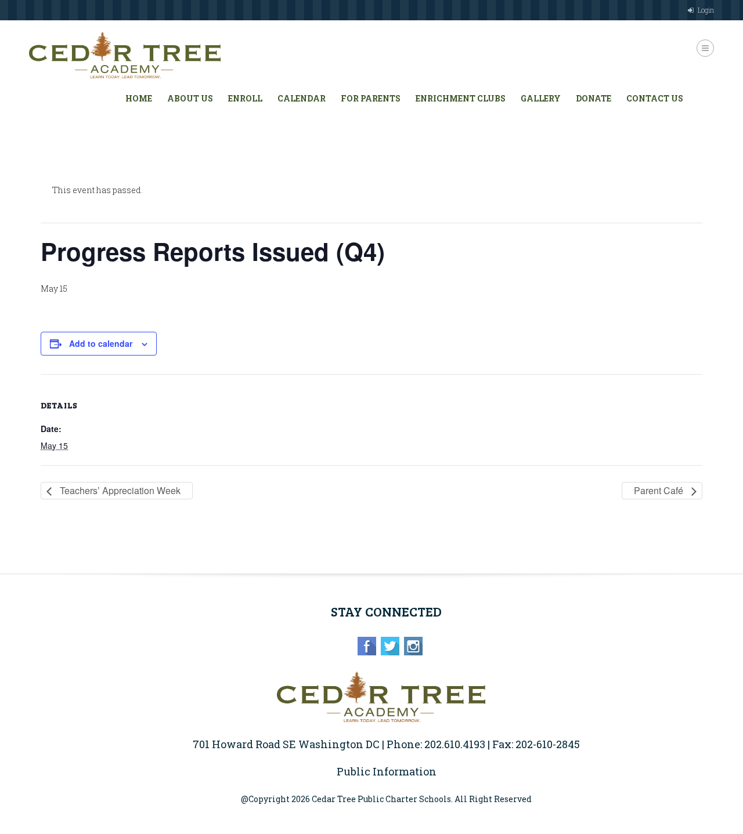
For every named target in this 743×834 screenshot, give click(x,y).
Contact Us (654, 98)
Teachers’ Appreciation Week (119, 490)
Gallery (541, 98)
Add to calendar (100, 343)
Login (706, 9)
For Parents (371, 98)
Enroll (245, 98)
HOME (138, 98)
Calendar (301, 98)
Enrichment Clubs (461, 98)
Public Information (387, 771)
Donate (593, 98)
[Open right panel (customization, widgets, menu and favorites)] (705, 48)
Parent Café (660, 490)
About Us (190, 98)
